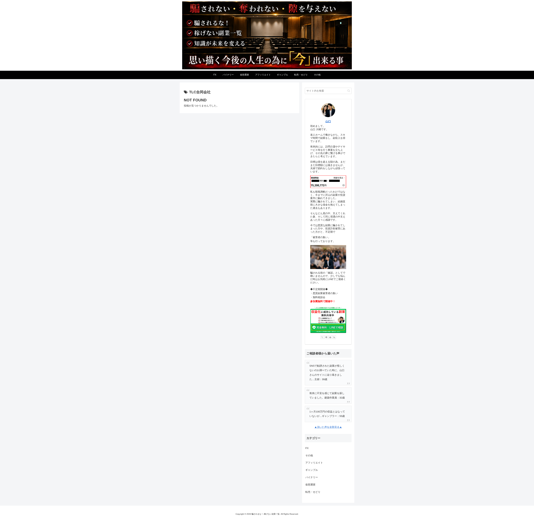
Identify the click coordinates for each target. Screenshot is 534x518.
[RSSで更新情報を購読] (334, 337)
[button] (348, 90)
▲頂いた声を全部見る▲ (328, 427)
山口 (328, 121)
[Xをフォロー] (322, 337)
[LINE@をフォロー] (326, 337)
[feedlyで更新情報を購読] (330, 337)
